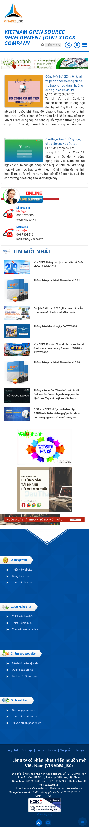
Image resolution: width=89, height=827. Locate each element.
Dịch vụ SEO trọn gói (24, 676)
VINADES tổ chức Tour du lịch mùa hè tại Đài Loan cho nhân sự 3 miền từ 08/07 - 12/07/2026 (59, 348)
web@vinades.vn (26, 219)
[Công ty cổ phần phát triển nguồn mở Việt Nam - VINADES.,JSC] (16, 13)
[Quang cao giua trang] (44, 63)
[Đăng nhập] (77, 45)
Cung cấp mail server (24, 716)
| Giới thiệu (26, 750)
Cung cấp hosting (22, 582)
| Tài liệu (79, 750)
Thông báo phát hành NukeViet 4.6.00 (57, 362)
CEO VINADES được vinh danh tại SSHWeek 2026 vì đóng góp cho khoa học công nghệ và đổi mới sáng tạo (57, 413)
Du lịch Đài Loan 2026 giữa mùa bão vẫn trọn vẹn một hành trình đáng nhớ (58, 310)
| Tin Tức (39, 750)
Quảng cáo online (22, 669)
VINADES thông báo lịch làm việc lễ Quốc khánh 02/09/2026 (59, 264)
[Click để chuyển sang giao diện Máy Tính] (48, 822)
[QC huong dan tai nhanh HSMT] (44, 489)
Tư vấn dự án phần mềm (26, 723)
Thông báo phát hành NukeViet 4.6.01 (57, 280)
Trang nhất (11, 750)
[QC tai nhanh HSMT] (44, 519)
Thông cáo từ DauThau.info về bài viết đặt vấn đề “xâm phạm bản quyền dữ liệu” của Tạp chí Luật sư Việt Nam (57, 394)
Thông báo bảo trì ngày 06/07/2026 (55, 326)
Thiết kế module (22, 622)
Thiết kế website (22, 569)
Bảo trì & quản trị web (25, 663)
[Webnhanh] (44, 446)
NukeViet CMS (29, 792)
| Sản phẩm (65, 750)
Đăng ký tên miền (22, 576)
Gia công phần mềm (24, 710)
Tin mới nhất (32, 251)
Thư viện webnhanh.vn (25, 629)
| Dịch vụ (51, 750)
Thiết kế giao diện (22, 616)
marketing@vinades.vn (29, 239)
